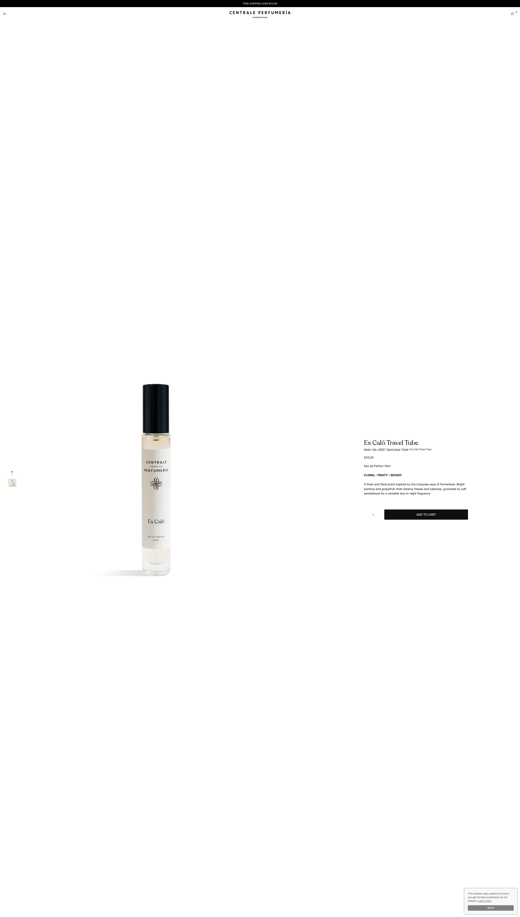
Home (367, 449)
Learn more (484, 900)
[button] (4, 13)
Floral (405, 449)
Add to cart (426, 514)
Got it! (491, 908)
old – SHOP (379, 449)
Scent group (393, 449)
